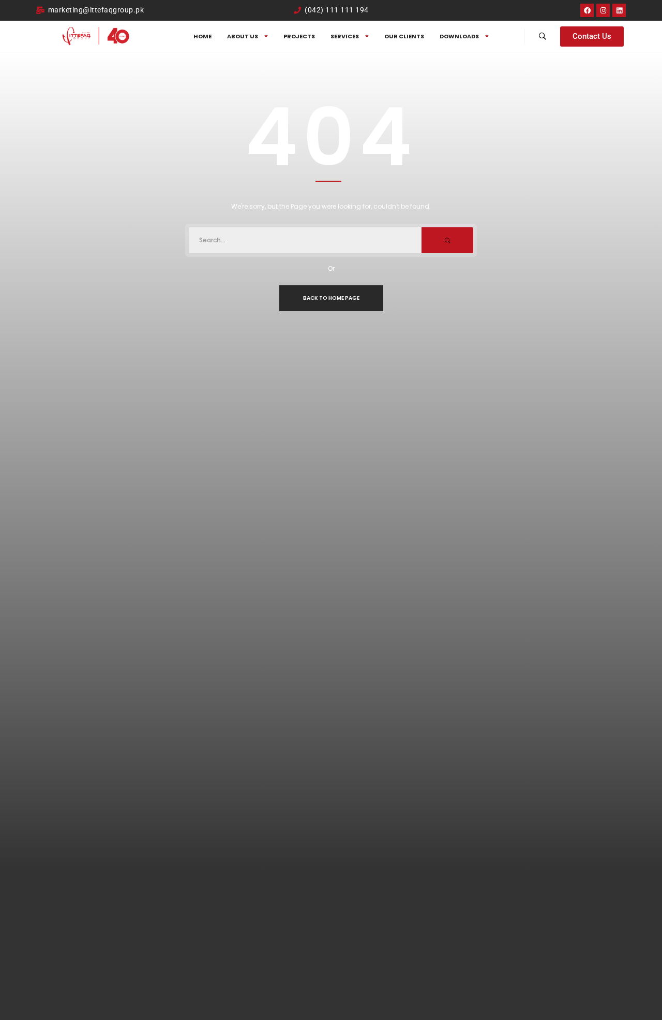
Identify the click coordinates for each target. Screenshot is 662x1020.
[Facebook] (587, 10)
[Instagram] (603, 10)
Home (202, 36)
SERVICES (344, 36)
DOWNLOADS (459, 36)
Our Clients (404, 36)
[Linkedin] (619, 10)
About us (242, 36)
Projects (299, 36)
